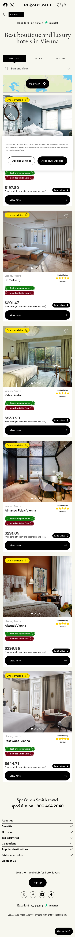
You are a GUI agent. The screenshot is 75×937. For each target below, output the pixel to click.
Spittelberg (13, 280)
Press (22, 915)
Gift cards (48, 915)
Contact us (9, 860)
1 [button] (31, 268)
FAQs (16, 915)
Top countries (10, 837)
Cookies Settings (21, 160)
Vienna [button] (13, 14)
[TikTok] (51, 894)
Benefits (7, 826)
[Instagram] (24, 894)
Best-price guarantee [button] (20, 173)
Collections (9, 843)
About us (7, 820)
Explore (60, 58)
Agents (29, 915)
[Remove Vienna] (21, 14)
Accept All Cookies (52, 160)
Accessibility (61, 915)
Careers (38, 915)
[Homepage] (37, 5)
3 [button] (37, 268)
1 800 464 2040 (49, 805)
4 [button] (40, 268)
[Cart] (64, 5)
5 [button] (43, 268)
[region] (37, 153)
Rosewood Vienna (17, 741)
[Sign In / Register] (5, 5)
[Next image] (66, 126)
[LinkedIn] (42, 894)
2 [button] (34, 268)
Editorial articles (12, 855)
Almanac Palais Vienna (20, 510)
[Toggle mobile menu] (70, 4)
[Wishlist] (58, 5)
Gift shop (7, 832)
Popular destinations (15, 849)
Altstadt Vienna (15, 625)
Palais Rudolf (13, 395)
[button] (37, 68)
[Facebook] (33, 894)
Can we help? (63, 931)
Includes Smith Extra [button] (19, 178)
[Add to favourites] (66, 101)
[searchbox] (49, 14)
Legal (10, 915)
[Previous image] (8, 126)
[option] (37, 126)
